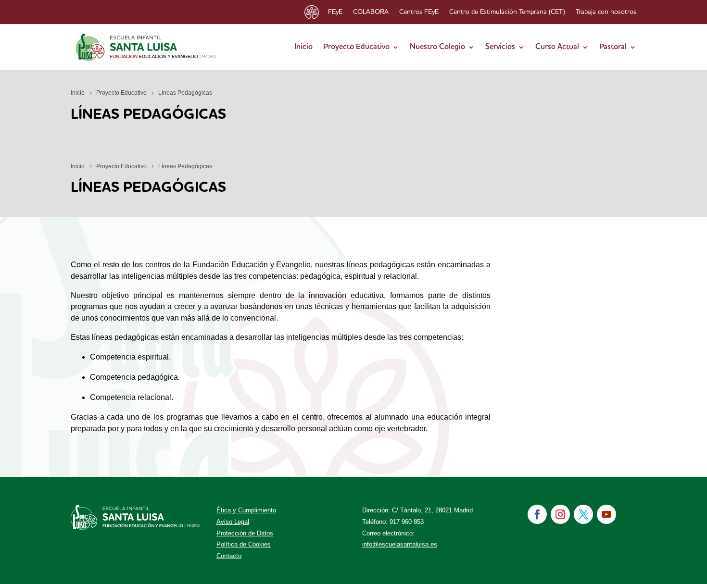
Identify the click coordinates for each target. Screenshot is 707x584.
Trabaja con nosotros (606, 12)
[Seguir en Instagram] (560, 514)
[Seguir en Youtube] (606, 514)
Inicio (303, 47)
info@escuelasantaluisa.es (399, 544)
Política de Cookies (243, 544)
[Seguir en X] (583, 514)
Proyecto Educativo (356, 47)
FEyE (335, 12)
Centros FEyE (419, 12)
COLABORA (371, 12)
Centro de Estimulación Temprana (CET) (507, 12)
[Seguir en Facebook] (537, 514)
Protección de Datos (244, 533)
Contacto (228, 555)
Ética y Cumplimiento (246, 510)
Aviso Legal (232, 521)
